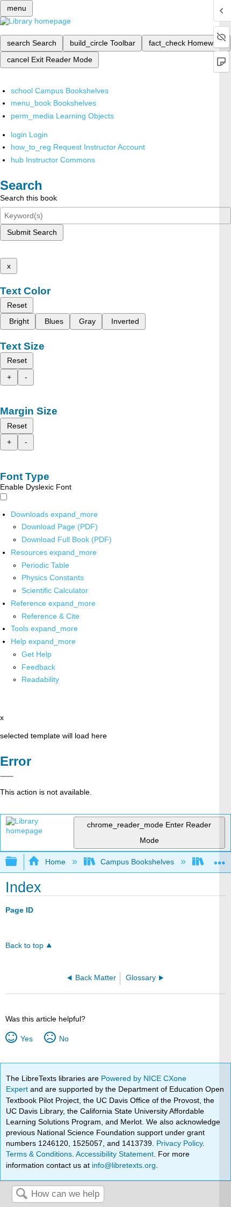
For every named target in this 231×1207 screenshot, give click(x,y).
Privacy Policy (179, 1143)
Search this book (28, 198)
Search (21, 1194)
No (63, 1038)
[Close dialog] (6, 776)
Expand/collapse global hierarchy (18, 862)
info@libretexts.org (123, 1165)
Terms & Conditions (39, 1154)
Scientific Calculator (54, 590)
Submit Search (32, 232)
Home (55, 861)
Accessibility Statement (115, 1154)
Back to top (24, 946)
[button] (38, 667)
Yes (26, 1038)
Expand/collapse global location (220, 858)
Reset (17, 305)
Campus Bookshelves (137, 861)
